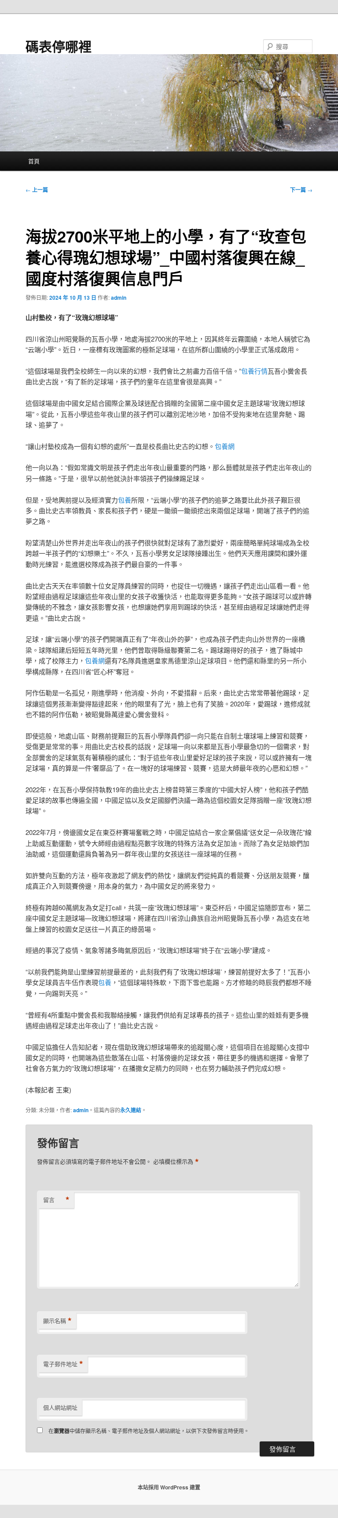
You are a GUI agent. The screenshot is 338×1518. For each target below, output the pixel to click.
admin (118, 297)
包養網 (225, 446)
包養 (124, 499)
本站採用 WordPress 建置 (169, 1487)
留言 (56, 1200)
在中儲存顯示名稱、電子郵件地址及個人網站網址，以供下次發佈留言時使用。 (148, 1430)
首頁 (34, 161)
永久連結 (130, 1110)
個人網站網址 (60, 1407)
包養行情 (254, 370)
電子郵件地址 (63, 1364)
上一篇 (37, 190)
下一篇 (301, 190)
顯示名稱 (57, 1321)
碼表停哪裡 (59, 46)
